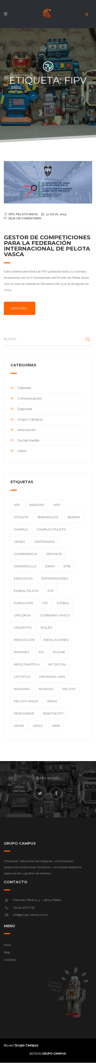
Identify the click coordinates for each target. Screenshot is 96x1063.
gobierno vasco (55, 615)
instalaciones (56, 640)
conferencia (25, 554)
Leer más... (19, 308)
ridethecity (53, 713)
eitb (66, 566)
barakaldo (48, 517)
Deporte (24, 409)
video (38, 726)
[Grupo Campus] (48, 15)
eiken (50, 566)
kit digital (58, 664)
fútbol (63, 603)
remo (52, 701)
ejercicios (23, 578)
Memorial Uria (52, 676)
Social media (28, 440)
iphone (59, 652)
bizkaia (74, 517)
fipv (11, 214)
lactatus (22, 676)
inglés (46, 627)
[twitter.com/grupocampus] (40, 793)
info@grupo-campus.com (30, 915)
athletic (21, 517)
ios (41, 652)
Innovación (26, 430)
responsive (24, 713)
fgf (51, 591)
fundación (23, 603)
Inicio (7, 945)
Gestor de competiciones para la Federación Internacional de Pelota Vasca (47, 246)
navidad (46, 689)
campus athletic (51, 529)
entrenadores (54, 578)
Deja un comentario (24, 218)
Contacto (10, 960)
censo (19, 542)
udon (19, 726)
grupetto (23, 627)
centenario (44, 542)
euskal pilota (26, 591)
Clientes (24, 388)
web (56, 726)
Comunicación (29, 398)
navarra (22, 689)
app (57, 505)
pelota (69, 689)
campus (21, 529)
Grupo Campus (29, 419)
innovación (24, 640)
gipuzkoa (22, 615)
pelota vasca (27, 214)
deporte (54, 554)
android (37, 505)
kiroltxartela (27, 664)
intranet (21, 652)
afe (17, 505)
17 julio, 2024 (56, 214)
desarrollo (25, 566)
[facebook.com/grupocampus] (56, 793)
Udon (22, 451)
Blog (7, 952)
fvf (45, 603)
